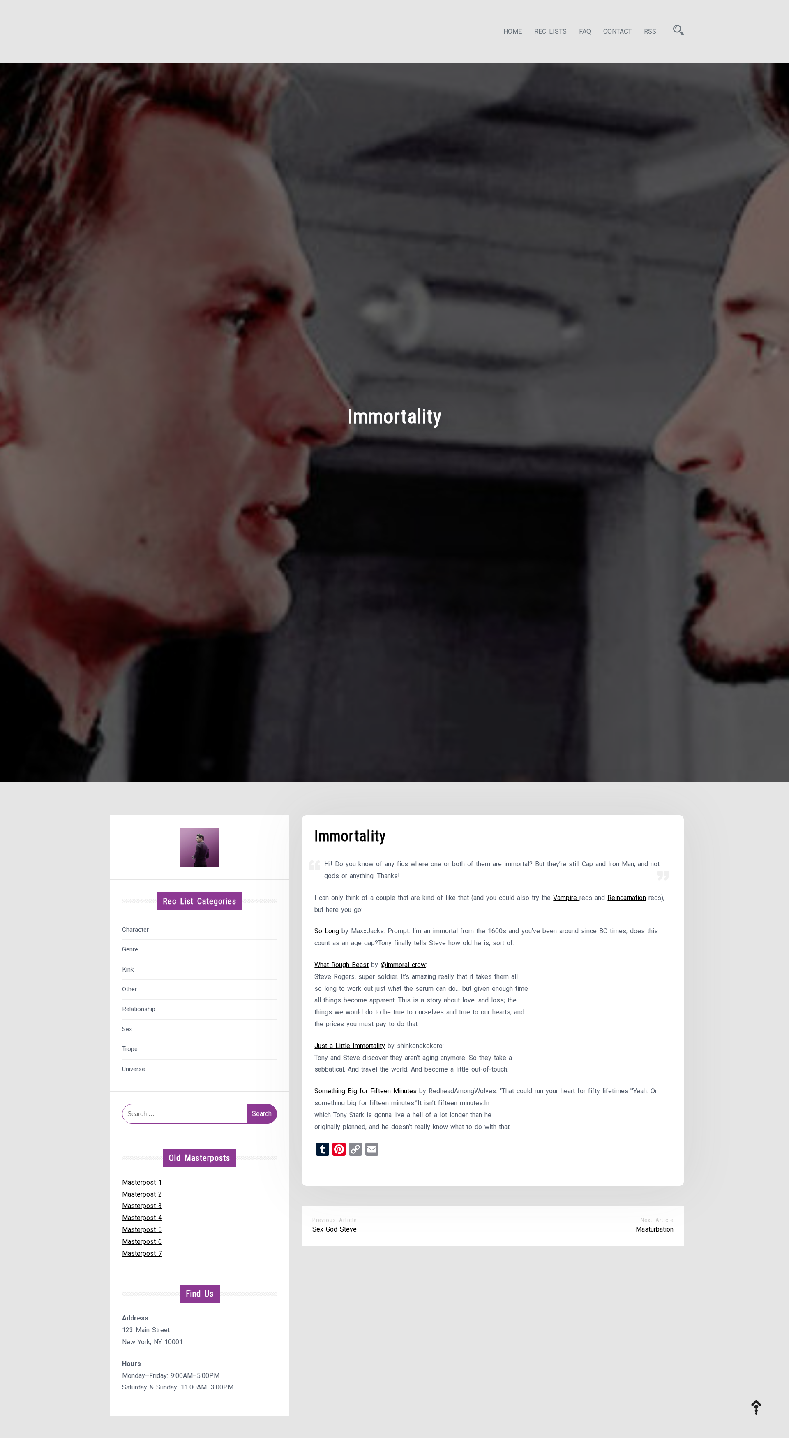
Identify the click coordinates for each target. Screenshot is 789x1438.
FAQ (585, 31)
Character (135, 929)
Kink (128, 969)
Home (512, 31)
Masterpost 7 (142, 1253)
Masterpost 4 (142, 1218)
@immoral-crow (403, 965)
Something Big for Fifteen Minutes (366, 1091)
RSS (650, 31)
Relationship (138, 1009)
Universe (133, 1069)
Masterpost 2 (142, 1194)
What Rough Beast (341, 965)
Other (129, 989)
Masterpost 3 (142, 1206)
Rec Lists (550, 31)
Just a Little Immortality (349, 1046)
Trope (130, 1049)
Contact (617, 31)
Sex (127, 1029)
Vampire (566, 898)
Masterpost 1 (142, 1182)
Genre (130, 949)
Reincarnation (626, 898)
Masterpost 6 (142, 1241)
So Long (327, 931)
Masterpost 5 (142, 1230)
